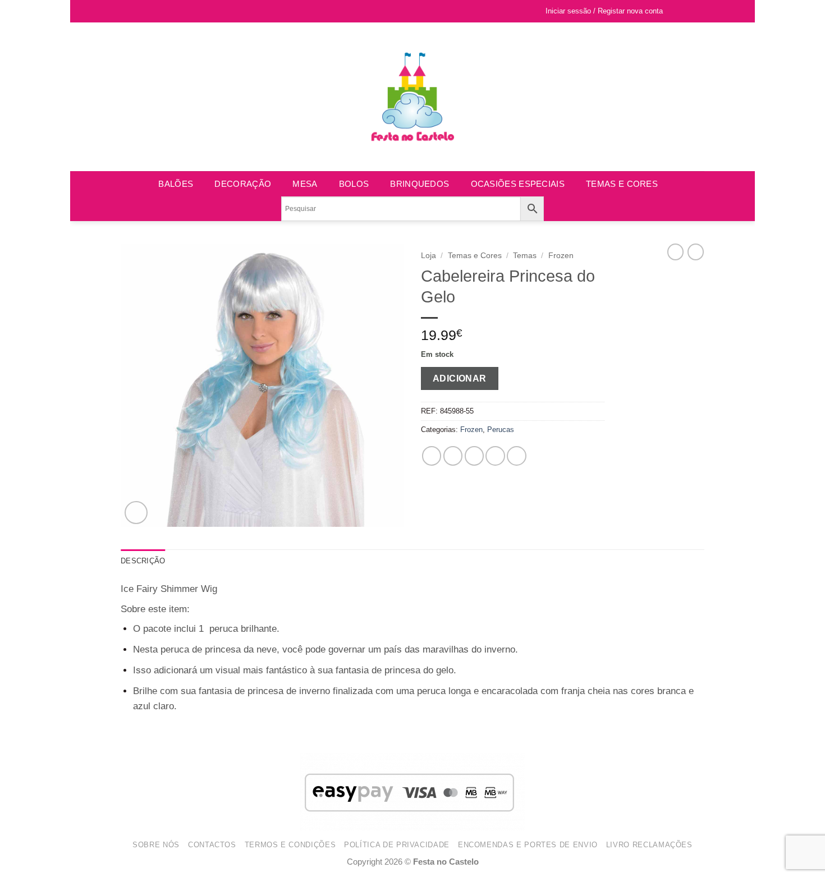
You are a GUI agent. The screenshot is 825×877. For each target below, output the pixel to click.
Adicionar (460, 378)
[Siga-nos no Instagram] (137, 11)
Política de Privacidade (397, 845)
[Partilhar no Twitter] (453, 456)
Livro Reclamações (649, 845)
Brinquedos (419, 184)
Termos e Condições (290, 845)
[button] (694, 11)
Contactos (212, 845)
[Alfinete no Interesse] (495, 456)
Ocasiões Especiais (518, 184)
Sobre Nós (156, 845)
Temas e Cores (622, 184)
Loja (428, 255)
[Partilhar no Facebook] (432, 456)
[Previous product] (696, 252)
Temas (525, 255)
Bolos (354, 184)
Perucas (500, 429)
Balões (175, 184)
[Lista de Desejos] (676, 11)
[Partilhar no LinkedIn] (516, 456)
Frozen (561, 255)
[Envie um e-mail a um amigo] (474, 456)
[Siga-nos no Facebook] (126, 11)
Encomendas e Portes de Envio (528, 845)
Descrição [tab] (143, 561)
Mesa (304, 184)
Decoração (242, 184)
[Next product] (675, 252)
